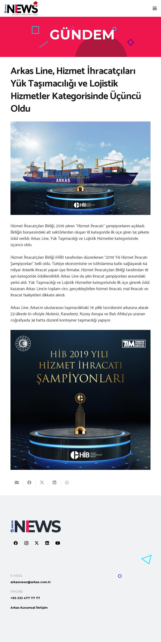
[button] (154, 8)
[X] (36, 543)
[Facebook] (15, 543)
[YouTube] (57, 543)
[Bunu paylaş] (29, 482)
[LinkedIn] (47, 543)
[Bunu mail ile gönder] (16, 482)
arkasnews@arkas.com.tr (30, 582)
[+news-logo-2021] (21, 8)
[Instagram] (26, 543)
